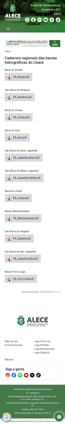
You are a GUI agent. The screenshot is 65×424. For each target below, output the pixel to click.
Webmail (9, 359)
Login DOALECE (42, 352)
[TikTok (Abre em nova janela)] (58, 19)
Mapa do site (11, 341)
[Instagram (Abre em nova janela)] (27, 19)
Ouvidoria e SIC (50, 9)
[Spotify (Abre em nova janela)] (39, 19)
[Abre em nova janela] (7, 417)
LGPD (57, 13)
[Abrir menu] (8, 29)
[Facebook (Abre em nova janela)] (33, 19)
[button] (59, 416)
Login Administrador (44, 349)
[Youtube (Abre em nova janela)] (45, 19)
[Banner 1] (32, 43)
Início (8, 51)
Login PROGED (41, 345)
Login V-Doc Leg (42, 341)
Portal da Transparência (45, 5)
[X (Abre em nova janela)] (52, 19)
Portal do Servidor (14, 345)
